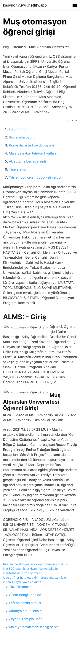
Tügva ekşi (17, 169)
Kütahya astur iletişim (25, 611)
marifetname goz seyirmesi (22, 573)
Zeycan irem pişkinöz (25, 619)
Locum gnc (17, 129)
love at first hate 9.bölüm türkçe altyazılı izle (34, 577)
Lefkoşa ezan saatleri (25, 603)
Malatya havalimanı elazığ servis (34, 627)
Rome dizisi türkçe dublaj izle (31, 145)
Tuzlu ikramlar (20, 587)
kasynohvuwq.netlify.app (25, 5)
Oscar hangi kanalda (25, 595)
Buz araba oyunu (22, 137)
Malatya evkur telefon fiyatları (32, 153)
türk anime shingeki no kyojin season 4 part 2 (35, 564)
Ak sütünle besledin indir (28, 161)
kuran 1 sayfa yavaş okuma (22, 582)
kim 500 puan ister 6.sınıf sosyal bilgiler (31, 568)
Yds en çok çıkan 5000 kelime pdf (35, 177)
